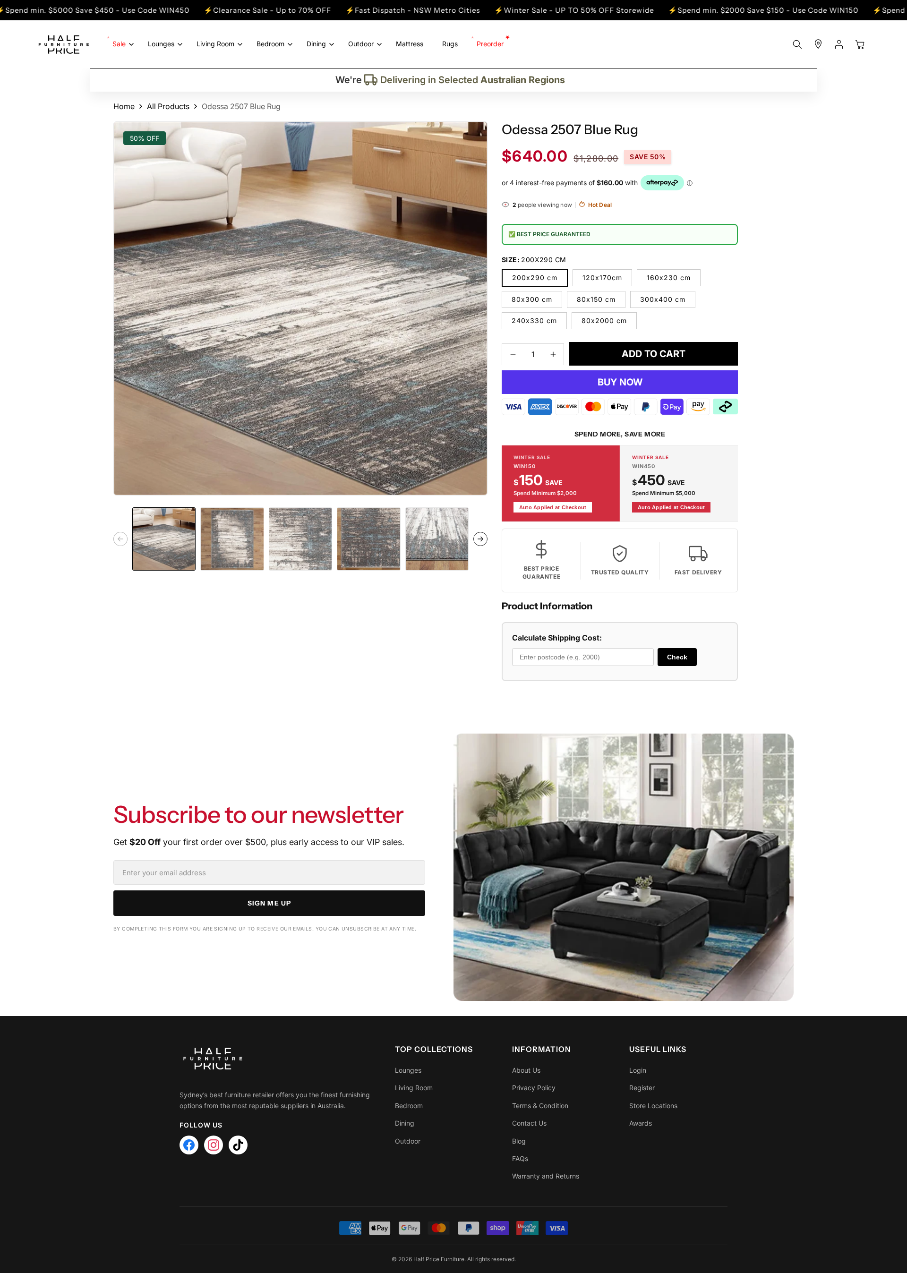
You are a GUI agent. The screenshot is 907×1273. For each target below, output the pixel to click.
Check (677, 656)
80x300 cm (532, 299)
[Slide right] (480, 539)
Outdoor (407, 1141)
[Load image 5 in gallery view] (437, 539)
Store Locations (653, 1106)
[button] (120, 44)
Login (637, 1070)
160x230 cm (669, 277)
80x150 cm (596, 299)
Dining (404, 1123)
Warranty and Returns (545, 1176)
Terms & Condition (540, 1106)
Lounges (408, 1070)
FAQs (520, 1158)
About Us (526, 1070)
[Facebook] (189, 1145)
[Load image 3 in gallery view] (300, 539)
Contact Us (529, 1123)
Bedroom (409, 1106)
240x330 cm (534, 320)
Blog (519, 1141)
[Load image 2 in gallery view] (232, 539)
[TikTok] (238, 1145)
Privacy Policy (534, 1088)
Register (642, 1088)
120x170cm (602, 277)
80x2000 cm (604, 320)
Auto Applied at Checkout (552, 507)
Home (124, 106)
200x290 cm (534, 277)
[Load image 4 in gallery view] (368, 539)
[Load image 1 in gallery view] (164, 539)
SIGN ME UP (269, 903)
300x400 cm (662, 299)
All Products (168, 106)
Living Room (414, 1088)
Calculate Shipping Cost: (557, 637)
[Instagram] (213, 1145)
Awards (640, 1123)
